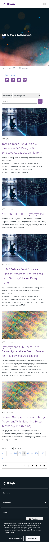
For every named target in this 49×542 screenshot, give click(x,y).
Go (40, 101)
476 (43, 453)
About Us (12, 68)
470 (36, 453)
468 (27, 453)
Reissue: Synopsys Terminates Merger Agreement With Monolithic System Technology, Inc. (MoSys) (24, 422)
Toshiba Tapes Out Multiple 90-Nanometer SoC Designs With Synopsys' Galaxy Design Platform (22, 148)
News (7, 75)
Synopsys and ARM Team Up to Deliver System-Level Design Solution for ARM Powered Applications (23, 351)
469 (32, 453)
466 (19, 453)
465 (15, 453)
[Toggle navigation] (44, 4)
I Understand (32, 538)
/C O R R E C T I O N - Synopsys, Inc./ (24, 214)
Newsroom (23, 68)
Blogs (13, 75)
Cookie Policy (9, 532)
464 (11, 453)
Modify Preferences (15, 538)
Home (4, 68)
